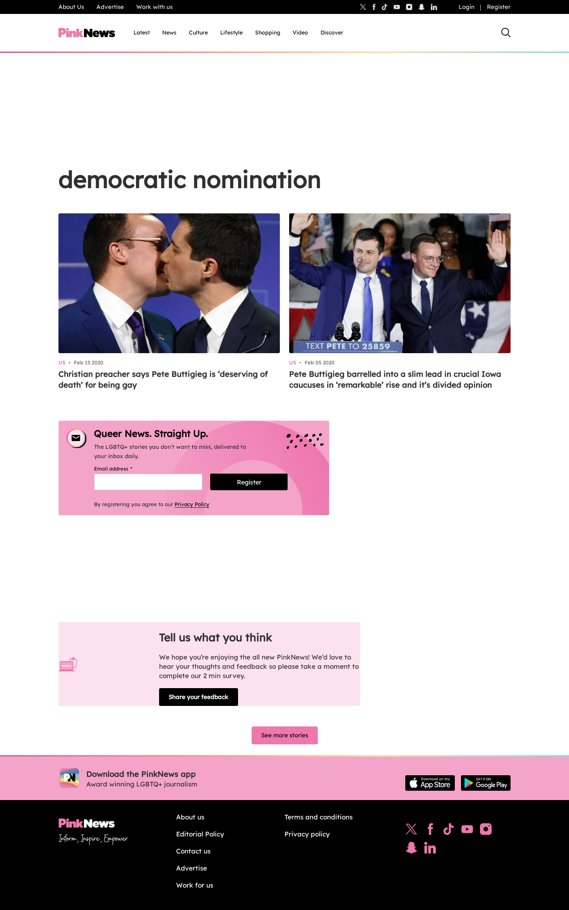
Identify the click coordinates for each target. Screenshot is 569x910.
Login (467, 6)
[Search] (506, 32)
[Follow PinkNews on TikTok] (448, 831)
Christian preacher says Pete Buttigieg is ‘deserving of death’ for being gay (163, 379)
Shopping (267, 32)
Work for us (194, 885)
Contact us (193, 851)
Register (499, 6)
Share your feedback (198, 697)
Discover (331, 32)
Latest (142, 32)
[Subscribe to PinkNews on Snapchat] (411, 849)
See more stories (284, 735)
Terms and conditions (318, 817)
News (169, 32)
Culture (198, 32)
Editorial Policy (200, 834)
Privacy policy (307, 834)
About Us (71, 6)
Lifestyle (231, 32)
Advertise (110, 6)
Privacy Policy (192, 504)
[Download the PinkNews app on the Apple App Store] (430, 783)
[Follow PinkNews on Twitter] (411, 831)
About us (190, 817)
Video (300, 32)
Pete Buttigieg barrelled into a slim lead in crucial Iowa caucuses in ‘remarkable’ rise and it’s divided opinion (395, 379)
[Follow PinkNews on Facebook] (430, 831)
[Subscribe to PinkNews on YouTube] (467, 831)
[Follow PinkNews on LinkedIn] (434, 7)
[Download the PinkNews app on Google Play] (486, 783)
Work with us (154, 6)
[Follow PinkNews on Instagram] (486, 831)
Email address (123, 468)
